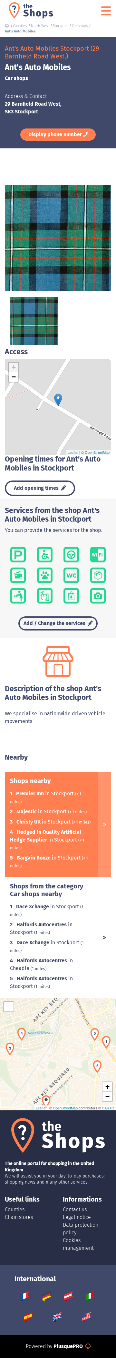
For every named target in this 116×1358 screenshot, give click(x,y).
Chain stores (19, 1217)
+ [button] (14, 367)
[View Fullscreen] (9, 1006)
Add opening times (37, 488)
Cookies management (78, 1244)
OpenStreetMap (97, 452)
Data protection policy (80, 1229)
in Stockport (45, 793)
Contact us (75, 1209)
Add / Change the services (55, 623)
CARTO (108, 1107)
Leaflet (73, 452)
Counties (14, 1209)
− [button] (14, 377)
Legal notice (77, 1217)
